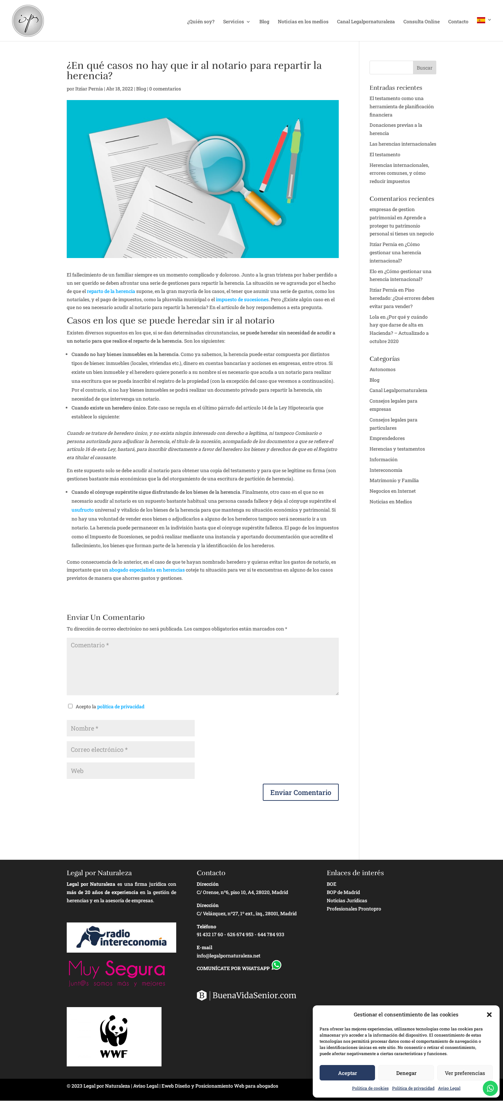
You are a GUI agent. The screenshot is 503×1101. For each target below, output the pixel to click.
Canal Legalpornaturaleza (366, 22)
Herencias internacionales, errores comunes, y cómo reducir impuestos (399, 173)
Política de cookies (370, 1088)
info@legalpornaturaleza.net (228, 955)
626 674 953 (240, 934)
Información (384, 459)
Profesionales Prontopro (354, 908)
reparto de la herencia (111, 291)
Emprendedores (387, 438)
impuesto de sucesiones (242, 299)
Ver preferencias (465, 1072)
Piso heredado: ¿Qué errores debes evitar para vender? (402, 297)
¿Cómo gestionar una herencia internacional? (395, 252)
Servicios (233, 22)
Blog (264, 22)
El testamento (385, 154)
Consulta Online (421, 22)
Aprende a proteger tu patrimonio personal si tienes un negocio (402, 225)
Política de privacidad (413, 1088)
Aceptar (347, 1072)
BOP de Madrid (343, 892)
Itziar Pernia (89, 88)
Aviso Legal (449, 1088)
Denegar (406, 1072)
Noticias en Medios (391, 501)
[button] (489, 1014)
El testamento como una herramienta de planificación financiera (402, 106)
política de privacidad (120, 706)
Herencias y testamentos (397, 448)
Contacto (458, 22)
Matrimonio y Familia (394, 480)
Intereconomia (386, 470)
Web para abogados (256, 1085)
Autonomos (383, 369)
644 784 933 (271, 934)
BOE (331, 884)
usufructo (83, 509)
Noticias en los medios (303, 22)
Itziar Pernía (383, 289)
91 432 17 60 (210, 934)
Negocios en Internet (393, 491)
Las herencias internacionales (403, 143)
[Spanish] (484, 29)
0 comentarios (165, 88)
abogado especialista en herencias (147, 569)
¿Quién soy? (201, 22)
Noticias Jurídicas (347, 900)
